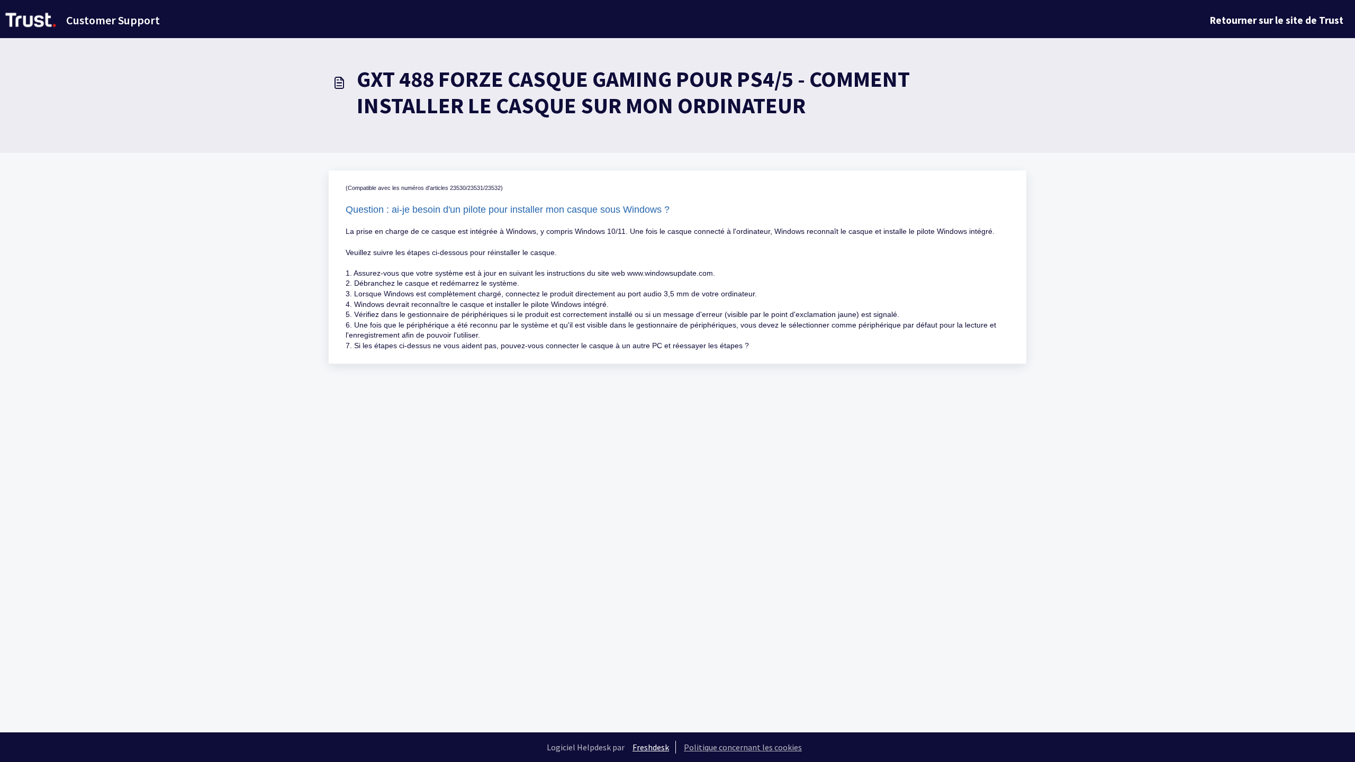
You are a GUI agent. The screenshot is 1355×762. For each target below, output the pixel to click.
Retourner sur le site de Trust (1276, 20)
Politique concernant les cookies (743, 747)
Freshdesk (651, 747)
